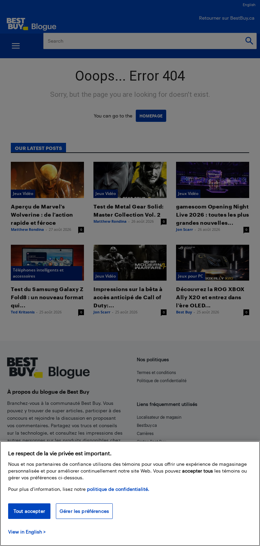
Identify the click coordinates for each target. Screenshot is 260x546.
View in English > (27, 531)
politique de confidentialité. (118, 489)
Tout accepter (29, 511)
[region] (130, 493)
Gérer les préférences (84, 511)
